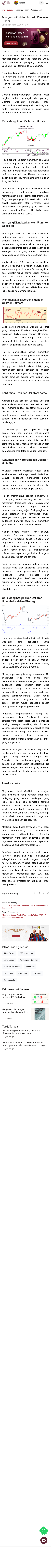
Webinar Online (37, 10)
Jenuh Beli (8, 973)
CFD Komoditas (26, 953)
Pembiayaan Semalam (29, 960)
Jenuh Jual (30, 966)
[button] (43, 1540)
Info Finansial (7, 10)
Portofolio (22, 973)
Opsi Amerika (9, 980)
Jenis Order (9, 960)
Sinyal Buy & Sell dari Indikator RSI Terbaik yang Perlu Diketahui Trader (15, 995)
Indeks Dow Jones (12, 966)
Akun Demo (9, 953)
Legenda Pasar (22, 10)
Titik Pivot (36, 973)
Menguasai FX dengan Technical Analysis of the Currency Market (14, 1010)
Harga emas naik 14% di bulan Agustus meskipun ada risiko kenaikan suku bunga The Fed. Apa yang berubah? (24, 1044)
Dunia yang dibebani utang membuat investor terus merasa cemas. (21, 1032)
